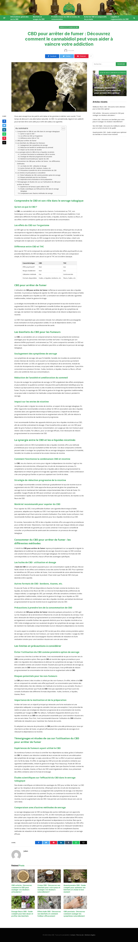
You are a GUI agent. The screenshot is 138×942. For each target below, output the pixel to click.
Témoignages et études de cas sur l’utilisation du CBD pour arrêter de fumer (39, 183)
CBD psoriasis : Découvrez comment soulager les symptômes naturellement (74, 914)
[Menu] (4, 18)
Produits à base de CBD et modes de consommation (65, 18)
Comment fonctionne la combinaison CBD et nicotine (37, 154)
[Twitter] (4, 125)
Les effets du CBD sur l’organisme (31, 136)
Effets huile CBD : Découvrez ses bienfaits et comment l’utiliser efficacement (49, 914)
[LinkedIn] (4, 130)
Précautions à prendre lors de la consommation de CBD (38, 170)
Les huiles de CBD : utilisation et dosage (33, 166)
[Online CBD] (69, 7)
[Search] (134, 18)
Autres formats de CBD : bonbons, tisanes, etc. (35, 168)
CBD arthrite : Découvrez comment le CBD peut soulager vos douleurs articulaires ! (21, 888)
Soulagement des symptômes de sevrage (34, 145)
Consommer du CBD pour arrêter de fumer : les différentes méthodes (38, 162)
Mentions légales (90, 935)
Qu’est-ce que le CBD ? (27, 134)
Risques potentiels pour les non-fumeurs (33, 177)
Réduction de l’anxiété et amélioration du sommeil (36, 147)
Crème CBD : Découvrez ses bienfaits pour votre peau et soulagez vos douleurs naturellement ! (48, 888)
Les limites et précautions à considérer (31, 173)
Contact (72, 935)
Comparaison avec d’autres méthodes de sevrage (36, 193)
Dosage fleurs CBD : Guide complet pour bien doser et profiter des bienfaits (22, 914)
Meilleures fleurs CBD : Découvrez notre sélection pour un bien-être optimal (107, 90)
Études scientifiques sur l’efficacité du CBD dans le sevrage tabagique (39, 190)
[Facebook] (4, 121)
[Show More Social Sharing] (91, 56)
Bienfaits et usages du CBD (39, 18)
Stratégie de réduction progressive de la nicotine (36, 157)
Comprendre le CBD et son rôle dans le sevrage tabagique (38, 131)
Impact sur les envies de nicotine (31, 150)
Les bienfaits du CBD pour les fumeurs (31, 143)
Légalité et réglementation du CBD (120, 18)
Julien (26, 851)
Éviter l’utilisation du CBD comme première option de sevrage (40, 175)
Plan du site (80, 935)
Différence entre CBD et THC (29, 138)
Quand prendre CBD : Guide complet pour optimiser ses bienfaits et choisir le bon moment (75, 888)
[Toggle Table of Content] (62, 128)
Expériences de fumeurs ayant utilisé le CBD (34, 187)
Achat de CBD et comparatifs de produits (95, 18)
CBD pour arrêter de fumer (26, 141)
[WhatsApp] (4, 134)
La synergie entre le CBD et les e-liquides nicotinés (35, 152)
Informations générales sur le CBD (19, 18)
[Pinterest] (4, 138)
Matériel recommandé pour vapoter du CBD (34, 159)
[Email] (4, 142)
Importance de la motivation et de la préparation (36, 179)
